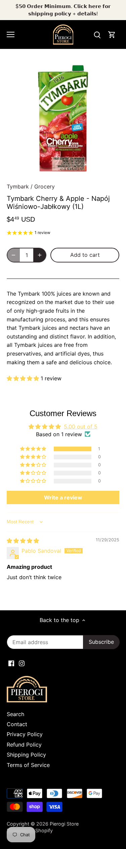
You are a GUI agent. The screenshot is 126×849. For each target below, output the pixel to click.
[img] (23, 540)
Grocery (44, 186)
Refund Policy (24, 744)
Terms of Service (28, 765)
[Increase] (39, 255)
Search (15, 714)
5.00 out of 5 (80, 426)
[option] (63, 118)
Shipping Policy (26, 754)
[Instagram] (22, 663)
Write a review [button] (63, 497)
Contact (17, 724)
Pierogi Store (64, 824)
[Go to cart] (112, 34)
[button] (24, 378)
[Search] (97, 34)
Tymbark (18, 186)
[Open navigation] (10, 34)
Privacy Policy (25, 734)
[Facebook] (11, 663)
